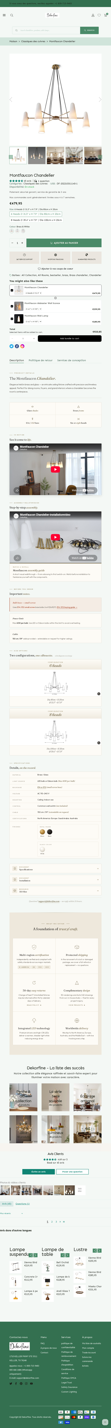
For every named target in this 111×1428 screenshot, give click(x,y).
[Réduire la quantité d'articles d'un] (12, 243)
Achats (85, 1366)
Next (100, 157)
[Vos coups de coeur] (99, 15)
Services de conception (71, 360)
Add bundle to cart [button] (69, 338)
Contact (44, 1352)
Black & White (17, 231)
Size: (33, 209)
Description (16, 360)
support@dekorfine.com (48, 901)
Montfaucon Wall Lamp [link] (36, 315)
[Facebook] (16, 1383)
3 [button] (56, 1221)
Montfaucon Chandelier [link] (36, 287)
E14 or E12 (41, 787)
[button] (11, 15)
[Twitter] (10, 1383)
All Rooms (43, 275)
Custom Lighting (69, 1392)
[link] (18, 290)
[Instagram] (26, 1383)
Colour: (19, 226)
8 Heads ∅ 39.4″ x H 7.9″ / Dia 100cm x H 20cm (36, 220)
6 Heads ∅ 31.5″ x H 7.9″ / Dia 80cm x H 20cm (36, 214)
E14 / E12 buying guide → (67, 607)
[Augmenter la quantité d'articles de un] (22, 243)
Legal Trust (66, 1382)
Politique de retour (41, 360)
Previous (11, 157)
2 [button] (52, 1221)
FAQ (43, 1343)
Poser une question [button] (72, 1171)
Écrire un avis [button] (39, 1171)
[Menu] (4, 15)
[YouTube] (31, 1383)
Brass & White (11, 231)
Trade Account (89, 1352)
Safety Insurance (69, 1387)
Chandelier (95, 275)
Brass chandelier (78, 275)
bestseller (55, 275)
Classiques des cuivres (36, 183)
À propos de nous (49, 1348)
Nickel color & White (23, 231)
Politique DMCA (68, 1378)
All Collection (29, 275)
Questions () (23, 1203)
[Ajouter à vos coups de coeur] (12, 1264)
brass (65, 275)
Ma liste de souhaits (91, 1343)
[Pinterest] (21, 1383)
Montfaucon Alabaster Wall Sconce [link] (42, 303)
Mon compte (88, 1348)
